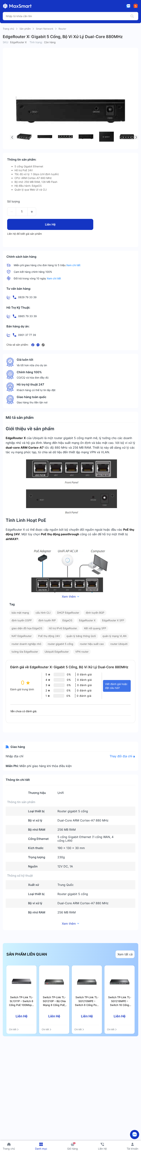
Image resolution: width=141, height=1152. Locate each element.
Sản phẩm (25, 28)
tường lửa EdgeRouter (25, 651)
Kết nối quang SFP (95, 628)
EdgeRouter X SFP (113, 620)
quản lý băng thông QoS (81, 636)
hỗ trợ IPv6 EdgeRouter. (63, 628)
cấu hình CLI (43, 612)
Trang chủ (8, 28)
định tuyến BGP (95, 612)
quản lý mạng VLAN (114, 636)
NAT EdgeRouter (22, 636)
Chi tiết (12, 1029)
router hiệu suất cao (92, 643)
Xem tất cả (125, 954)
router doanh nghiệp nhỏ (26, 643)
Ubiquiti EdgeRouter (57, 651)
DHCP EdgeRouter (68, 612)
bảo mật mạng (20, 612)
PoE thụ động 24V (49, 636)
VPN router (81, 651)
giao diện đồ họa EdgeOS (27, 628)
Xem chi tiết (73, 265)
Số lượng (13, 201)
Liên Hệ (50, 224)
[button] (12, 137)
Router (62, 28)
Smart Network (44, 28)
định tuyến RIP (47, 620)
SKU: (6, 42)
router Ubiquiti (118, 643)
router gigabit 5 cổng (60, 643)
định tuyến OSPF (22, 620)
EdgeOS (67, 620)
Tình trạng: (36, 42)
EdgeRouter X (87, 620)
